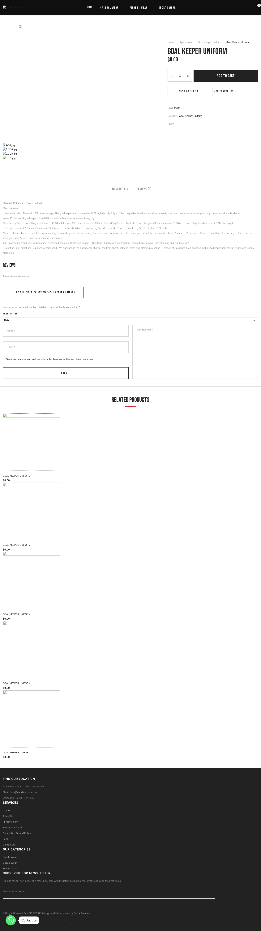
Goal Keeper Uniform (209, 42)
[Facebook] (180, 124)
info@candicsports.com (24, 792)
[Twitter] (186, 124)
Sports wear (186, 42)
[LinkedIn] (192, 124)
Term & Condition (12, 827)
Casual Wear (10, 862)
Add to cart (226, 75)
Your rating (10, 313)
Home (171, 42)
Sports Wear (10, 857)
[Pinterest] (198, 124)
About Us (8, 816)
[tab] (120, 189)
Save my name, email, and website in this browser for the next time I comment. (50, 359)
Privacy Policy (10, 821)
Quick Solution (82, 913)
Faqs (5, 838)
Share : (172, 124)
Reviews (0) (144, 189)
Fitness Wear (10, 868)
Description (120, 189)
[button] (256, 8)
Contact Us (9, 844)
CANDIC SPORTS (33, 913)
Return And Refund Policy (17, 833)
